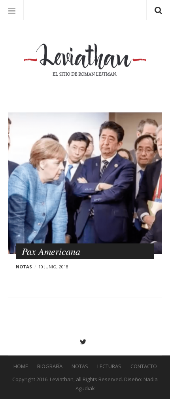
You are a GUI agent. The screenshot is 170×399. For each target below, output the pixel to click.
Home (20, 366)
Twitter (85, 342)
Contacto (143, 366)
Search (158, 10)
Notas (24, 267)
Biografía (49, 366)
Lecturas (109, 366)
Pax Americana (51, 251)
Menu (12, 10)
